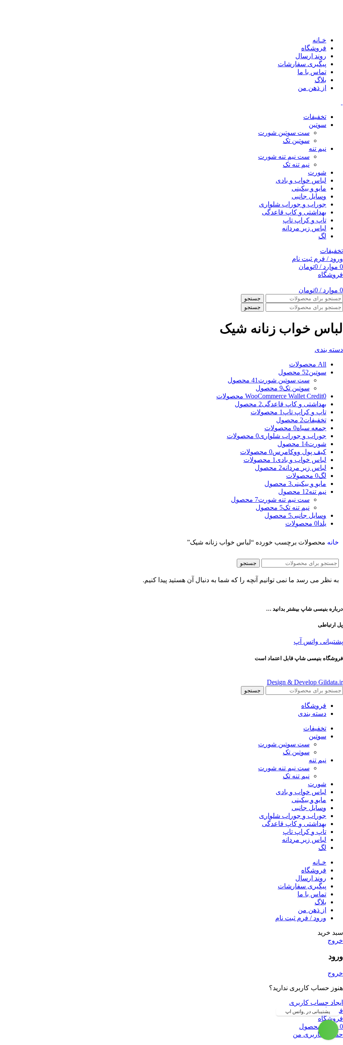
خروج (335, 940)
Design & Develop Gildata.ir (305, 682)
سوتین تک (296, 140)
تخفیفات (331, 250)
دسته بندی (329, 349)
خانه (333, 542)
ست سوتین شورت (284, 132)
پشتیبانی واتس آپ (318, 641)
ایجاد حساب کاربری (316, 1002)
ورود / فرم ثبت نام (300, 917)
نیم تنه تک (296, 164)
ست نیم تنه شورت (284, 156)
